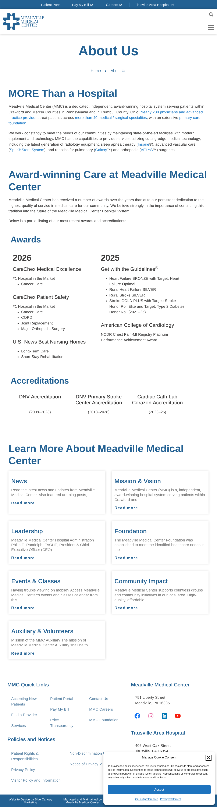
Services (18, 726)
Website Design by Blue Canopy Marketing (30, 801)
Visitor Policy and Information (36, 780)
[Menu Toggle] (211, 27)
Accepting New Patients (24, 701)
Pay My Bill (59, 709)
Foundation (130, 531)
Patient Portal (61, 699)
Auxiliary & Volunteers (42, 631)
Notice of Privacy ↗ (86, 764)
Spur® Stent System (27, 150)
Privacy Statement (170, 799)
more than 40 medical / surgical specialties (110, 117)
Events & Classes (35, 581)
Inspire (143, 144)
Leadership (27, 531)
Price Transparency (61, 723)
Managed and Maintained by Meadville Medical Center (82, 801)
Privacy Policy (23, 770)
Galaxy (101, 150)
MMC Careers (101, 709)
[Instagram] (150, 715)
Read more (23, 503)
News (19, 481)
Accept (159, 789)
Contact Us (98, 699)
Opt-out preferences (146, 799)
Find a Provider (24, 715)
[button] (208, 758)
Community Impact (141, 581)
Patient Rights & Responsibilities (25, 756)
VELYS (147, 150)
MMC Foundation (103, 720)
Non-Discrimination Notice (92, 753)
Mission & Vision (137, 481)
